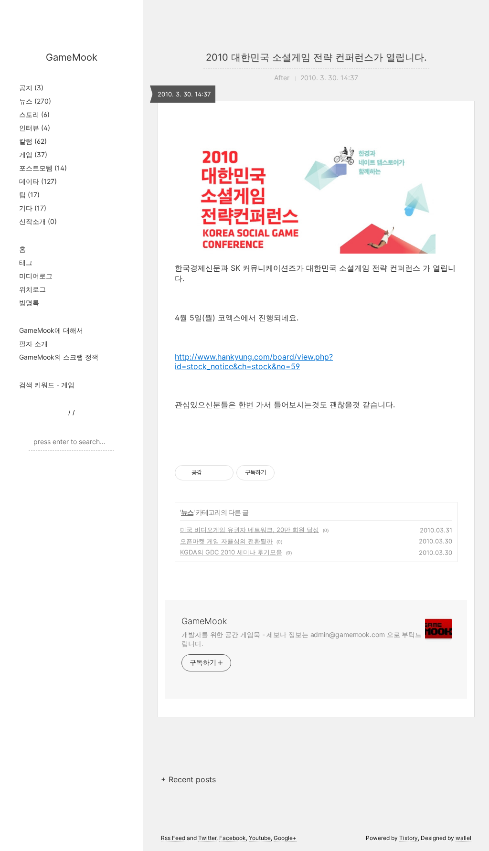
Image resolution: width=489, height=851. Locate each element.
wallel (463, 837)
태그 (25, 262)
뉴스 (35, 101)
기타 (32, 208)
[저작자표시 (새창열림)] (279, 473)
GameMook (71, 57)
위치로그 (32, 289)
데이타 (38, 181)
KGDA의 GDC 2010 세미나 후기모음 (231, 552)
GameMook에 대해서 (51, 330)
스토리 (34, 114)
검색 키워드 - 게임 (46, 385)
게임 (33, 154)
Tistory (408, 837)
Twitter (207, 837)
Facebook (232, 837)
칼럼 (33, 141)
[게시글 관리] (223, 473)
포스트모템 (43, 168)
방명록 (29, 302)
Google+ (285, 837)
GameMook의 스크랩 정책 (58, 357)
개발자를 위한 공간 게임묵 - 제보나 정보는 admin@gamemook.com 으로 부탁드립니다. (301, 639)
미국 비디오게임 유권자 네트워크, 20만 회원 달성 (249, 529)
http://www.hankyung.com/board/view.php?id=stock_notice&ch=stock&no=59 (254, 361)
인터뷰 (34, 128)
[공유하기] (211, 473)
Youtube (260, 837)
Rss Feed (173, 837)
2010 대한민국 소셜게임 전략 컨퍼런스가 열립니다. (316, 57)
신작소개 (38, 221)
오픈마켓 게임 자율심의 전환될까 (226, 541)
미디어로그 (36, 276)
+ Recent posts (188, 779)
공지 (31, 88)
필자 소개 (33, 344)
